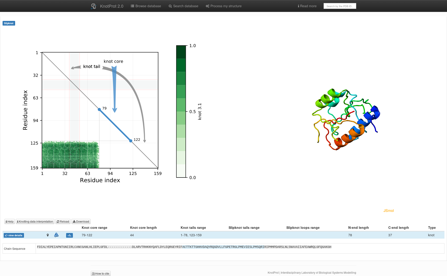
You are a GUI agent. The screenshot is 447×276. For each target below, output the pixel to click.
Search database (185, 5)
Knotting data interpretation (35, 221)
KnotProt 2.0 (111, 6)
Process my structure (226, 5)
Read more (308, 5)
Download (82, 221)
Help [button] (10, 221)
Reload (64, 221)
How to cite (102, 273)
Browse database (148, 5)
